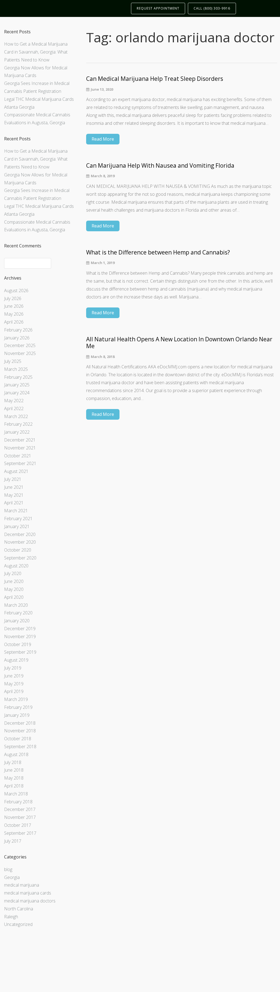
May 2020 (14, 589)
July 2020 (12, 573)
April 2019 (14, 691)
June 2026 (14, 306)
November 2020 (20, 542)
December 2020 (20, 534)
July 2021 (12, 479)
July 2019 (12, 668)
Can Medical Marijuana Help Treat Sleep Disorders (154, 78)
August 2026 (16, 291)
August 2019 (16, 660)
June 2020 (14, 581)
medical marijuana (21, 885)
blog (8, 869)
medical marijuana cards (27, 893)
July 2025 (12, 361)
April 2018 (14, 786)
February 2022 (18, 424)
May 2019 (14, 684)
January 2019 (17, 715)
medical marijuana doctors (30, 901)
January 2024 (17, 393)
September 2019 (20, 652)
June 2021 (14, 487)
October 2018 (17, 739)
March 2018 (16, 794)
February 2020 (18, 613)
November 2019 (20, 636)
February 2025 (18, 377)
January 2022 (17, 432)
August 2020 (16, 566)
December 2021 (20, 440)
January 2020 (17, 621)
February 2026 (18, 330)
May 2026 (14, 314)
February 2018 (18, 802)
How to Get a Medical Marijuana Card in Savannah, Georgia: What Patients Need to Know (36, 52)
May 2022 (14, 401)
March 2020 (16, 605)
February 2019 (18, 707)
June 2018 (14, 770)
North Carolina (18, 909)
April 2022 (14, 408)
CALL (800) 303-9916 (212, 8)
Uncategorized (18, 924)
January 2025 (17, 385)
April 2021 (14, 503)
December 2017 (20, 809)
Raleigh (11, 917)
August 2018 (16, 754)
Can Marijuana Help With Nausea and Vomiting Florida (160, 165)
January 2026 (17, 338)
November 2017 (20, 817)
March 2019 (16, 699)
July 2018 (12, 762)
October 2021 (17, 456)
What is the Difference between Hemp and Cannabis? (158, 252)
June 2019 (14, 676)
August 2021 (16, 471)
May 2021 (14, 495)
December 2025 (20, 345)
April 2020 (14, 597)
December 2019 (20, 629)
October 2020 (17, 550)
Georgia (12, 877)
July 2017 (12, 841)
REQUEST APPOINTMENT (158, 8)
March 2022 (16, 416)
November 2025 (20, 353)
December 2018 (20, 723)
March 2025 (16, 369)
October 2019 (17, 644)
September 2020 (20, 558)
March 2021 (16, 511)
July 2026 (12, 298)
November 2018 (20, 731)
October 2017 (17, 825)
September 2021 (20, 463)
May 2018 (14, 778)
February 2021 (18, 519)
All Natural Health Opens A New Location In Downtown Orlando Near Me (179, 343)
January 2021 (17, 526)
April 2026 (14, 322)
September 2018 (20, 747)
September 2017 (20, 833)
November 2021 (20, 448)
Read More (103, 139)
